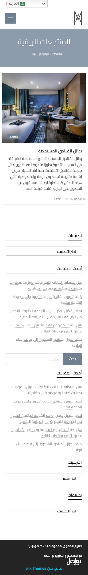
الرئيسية (37, 53)
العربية (14, 3)
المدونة (14, 136)
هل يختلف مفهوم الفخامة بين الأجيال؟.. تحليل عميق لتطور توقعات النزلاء (46, 328)
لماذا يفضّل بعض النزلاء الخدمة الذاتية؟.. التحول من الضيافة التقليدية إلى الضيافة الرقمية (46, 313)
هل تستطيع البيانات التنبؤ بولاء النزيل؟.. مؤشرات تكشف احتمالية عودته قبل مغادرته (46, 285)
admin (57, 198)
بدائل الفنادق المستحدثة (60, 151)
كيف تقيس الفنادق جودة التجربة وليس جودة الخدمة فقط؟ (47, 299)
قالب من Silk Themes (44, 568)
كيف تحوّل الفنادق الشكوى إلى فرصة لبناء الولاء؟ (49, 342)
